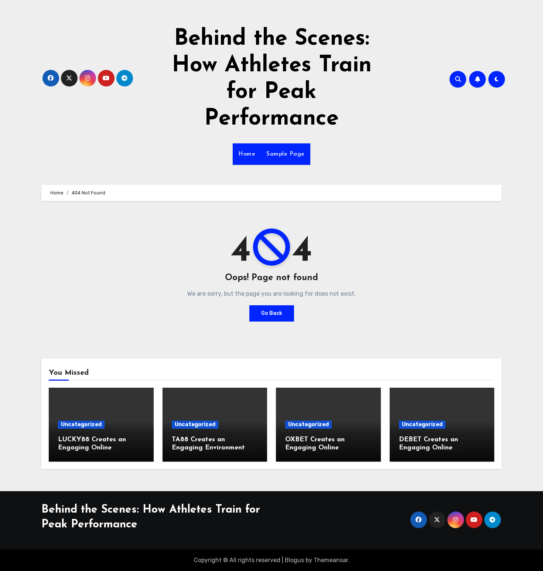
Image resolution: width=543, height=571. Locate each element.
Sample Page (285, 154)
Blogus (294, 560)
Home (246, 154)
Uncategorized (81, 424)
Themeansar (331, 560)
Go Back (271, 313)
